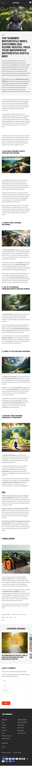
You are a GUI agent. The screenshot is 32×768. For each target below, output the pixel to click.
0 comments (24, 614)
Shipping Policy (21, 725)
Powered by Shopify (17, 752)
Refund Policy (20, 730)
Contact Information (22, 722)
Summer (11, 617)
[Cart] (29, 2)
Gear (3, 35)
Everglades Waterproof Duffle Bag (10, 593)
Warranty (4, 727)
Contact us (4, 730)
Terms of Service (11, 676)
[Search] (5, 2)
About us (4, 725)
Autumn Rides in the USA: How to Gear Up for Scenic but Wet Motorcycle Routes (15, 657)
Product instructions (6, 736)
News (3, 733)
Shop (3, 722)
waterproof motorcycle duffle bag (9, 116)
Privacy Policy (20, 727)
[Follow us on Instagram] (3, 747)
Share (3, 620)
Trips (15, 617)
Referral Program (6, 738)
